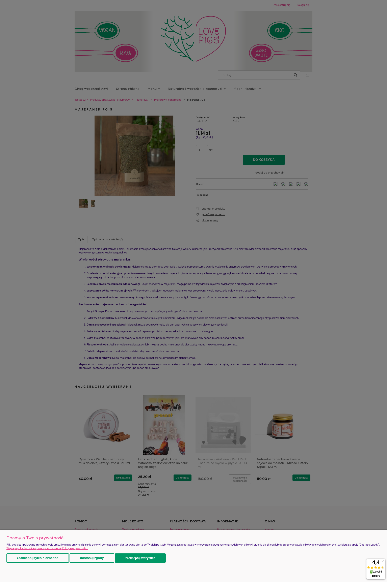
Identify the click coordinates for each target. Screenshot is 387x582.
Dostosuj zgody (92, 558)
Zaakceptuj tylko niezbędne (37, 558)
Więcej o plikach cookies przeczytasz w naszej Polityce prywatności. (47, 548)
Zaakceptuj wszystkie (140, 558)
